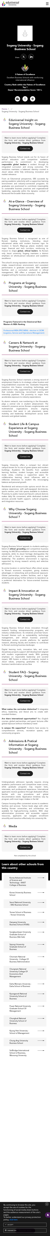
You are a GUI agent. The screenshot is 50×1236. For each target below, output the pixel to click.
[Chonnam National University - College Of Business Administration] (39, 957)
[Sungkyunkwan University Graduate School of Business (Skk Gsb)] (39, 932)
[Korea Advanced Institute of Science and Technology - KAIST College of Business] (39, 878)
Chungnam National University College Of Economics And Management (19, 973)
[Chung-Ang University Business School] (39, 1040)
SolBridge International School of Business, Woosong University (19, 1053)
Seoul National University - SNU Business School (20, 903)
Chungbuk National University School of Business (18, 1021)
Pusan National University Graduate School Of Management (20, 1008)
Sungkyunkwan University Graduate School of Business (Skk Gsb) (20, 934)
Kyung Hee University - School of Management (19, 1032)
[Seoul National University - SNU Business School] (39, 902)
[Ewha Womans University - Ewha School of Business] (39, 984)
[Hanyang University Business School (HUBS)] (39, 922)
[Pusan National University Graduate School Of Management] (39, 1006)
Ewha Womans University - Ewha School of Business (21, 985)
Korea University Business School (20, 893)
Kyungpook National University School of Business (18, 996)
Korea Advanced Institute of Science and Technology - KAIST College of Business (20, 881)
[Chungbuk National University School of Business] (39, 1018)
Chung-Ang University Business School (19, 1041)
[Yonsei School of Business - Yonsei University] (39, 912)
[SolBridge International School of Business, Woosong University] (39, 1050)
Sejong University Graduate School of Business (18, 947)
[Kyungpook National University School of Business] (39, 994)
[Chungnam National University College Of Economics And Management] (39, 969)
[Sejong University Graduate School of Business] (39, 944)
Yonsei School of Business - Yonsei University (20, 913)
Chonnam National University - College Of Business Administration (20, 959)
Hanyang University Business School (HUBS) (19, 923)
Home (4, 109)
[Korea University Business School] (39, 892)
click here (13, 1219)
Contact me (25, 148)
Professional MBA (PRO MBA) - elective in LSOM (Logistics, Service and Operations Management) (23, 331)
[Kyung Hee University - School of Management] (39, 1031)
